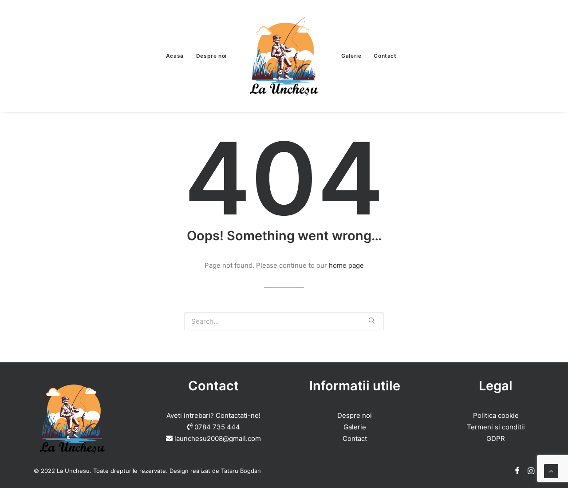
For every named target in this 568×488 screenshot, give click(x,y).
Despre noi (211, 55)
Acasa (175, 55)
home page (346, 265)
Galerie (351, 55)
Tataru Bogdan (241, 470)
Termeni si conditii (496, 427)
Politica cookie (496, 415)
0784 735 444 (217, 427)
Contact (385, 55)
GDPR (495, 438)
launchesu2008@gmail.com (217, 438)
